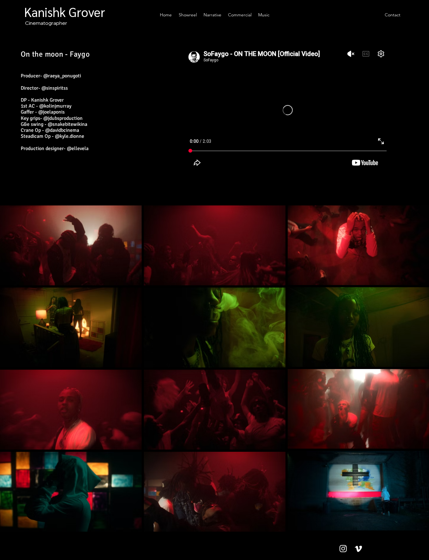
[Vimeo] (358, 548)
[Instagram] (343, 548)
